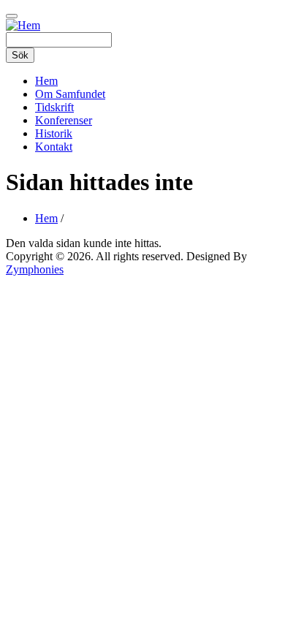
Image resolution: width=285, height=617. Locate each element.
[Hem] (23, 25)
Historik (53, 133)
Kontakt (53, 146)
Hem (46, 81)
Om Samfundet (70, 94)
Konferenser (63, 120)
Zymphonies (35, 269)
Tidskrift (54, 107)
